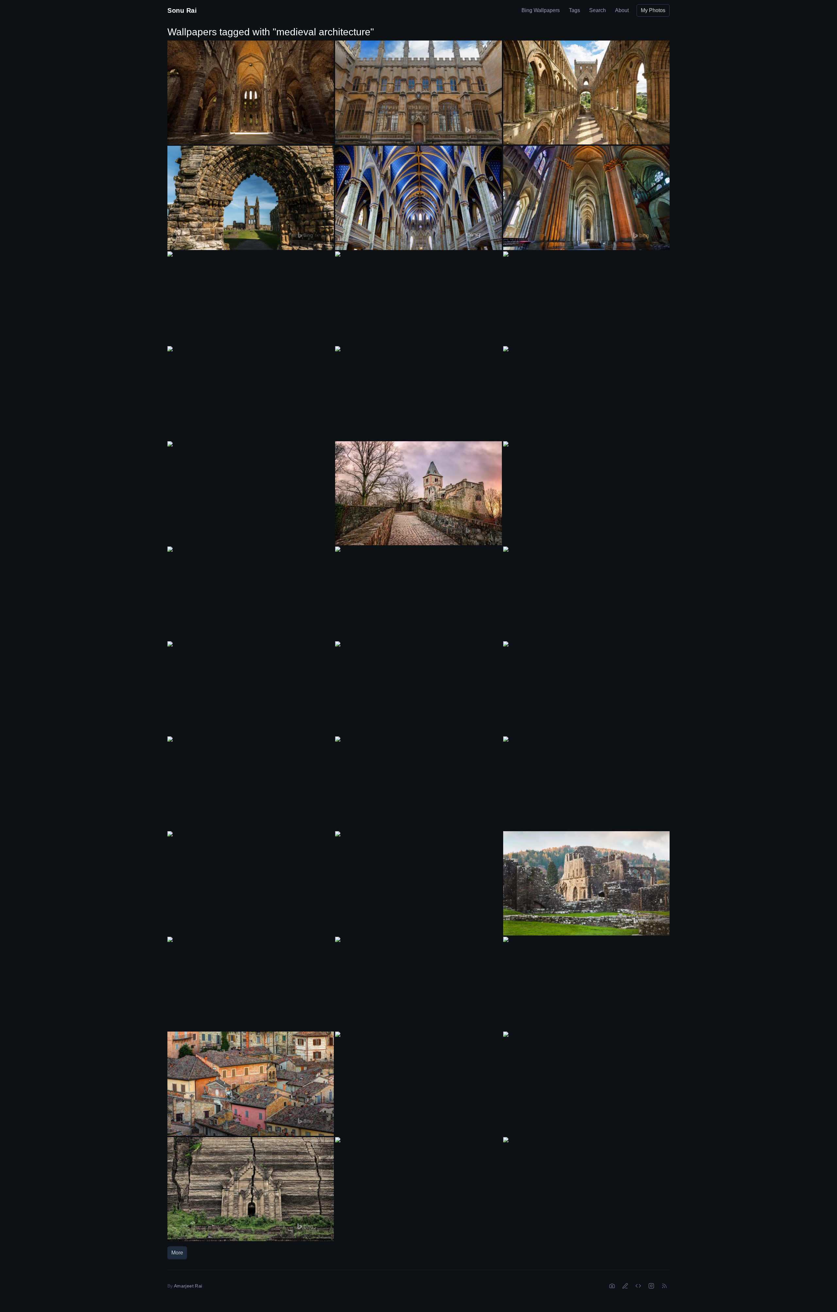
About (622, 10)
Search (597, 10)
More (177, 1252)
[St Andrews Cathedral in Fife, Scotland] (250, 198)
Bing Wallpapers (540, 10)
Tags (574, 10)
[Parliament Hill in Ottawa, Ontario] (418, 688)
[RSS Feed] (664, 1286)
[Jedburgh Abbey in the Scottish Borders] (586, 92)
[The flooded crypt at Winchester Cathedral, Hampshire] (586, 1184)
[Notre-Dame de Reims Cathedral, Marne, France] (586, 198)
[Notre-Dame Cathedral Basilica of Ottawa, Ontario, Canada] (418, 198)
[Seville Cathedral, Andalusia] (250, 593)
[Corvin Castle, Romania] (418, 593)
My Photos (653, 10)
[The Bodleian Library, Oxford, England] (418, 92)
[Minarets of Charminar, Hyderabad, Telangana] (586, 1078)
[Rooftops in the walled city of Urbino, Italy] (250, 1083)
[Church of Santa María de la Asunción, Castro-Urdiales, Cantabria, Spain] (250, 688)
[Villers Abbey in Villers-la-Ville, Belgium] (250, 92)
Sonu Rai (182, 10)
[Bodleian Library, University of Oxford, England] (250, 393)
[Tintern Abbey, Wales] (586, 883)
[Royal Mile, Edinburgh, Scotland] (586, 783)
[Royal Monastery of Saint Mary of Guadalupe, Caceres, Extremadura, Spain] (586, 393)
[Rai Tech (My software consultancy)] (638, 1286)
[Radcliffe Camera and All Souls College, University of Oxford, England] (586, 593)
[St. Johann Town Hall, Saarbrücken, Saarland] (418, 878)
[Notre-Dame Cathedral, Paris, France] (250, 983)
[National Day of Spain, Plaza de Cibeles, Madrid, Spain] (250, 783)
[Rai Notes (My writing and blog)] (625, 1286)
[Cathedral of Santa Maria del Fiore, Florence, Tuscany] (418, 783)
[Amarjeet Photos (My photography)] (612, 1286)
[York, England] (418, 298)
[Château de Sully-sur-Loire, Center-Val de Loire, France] (250, 488)
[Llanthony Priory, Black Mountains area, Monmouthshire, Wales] (250, 298)
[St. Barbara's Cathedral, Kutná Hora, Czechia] (418, 393)
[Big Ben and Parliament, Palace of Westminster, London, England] (418, 983)
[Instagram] (651, 1286)
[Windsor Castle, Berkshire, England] (250, 878)
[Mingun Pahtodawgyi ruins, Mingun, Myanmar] (250, 1189)
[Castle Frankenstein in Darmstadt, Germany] (418, 493)
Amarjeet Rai (188, 1285)
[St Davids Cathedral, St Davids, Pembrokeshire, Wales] (586, 298)
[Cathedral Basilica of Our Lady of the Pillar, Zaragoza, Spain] (586, 984)
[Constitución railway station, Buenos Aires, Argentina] (586, 688)
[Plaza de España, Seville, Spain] (418, 1184)
